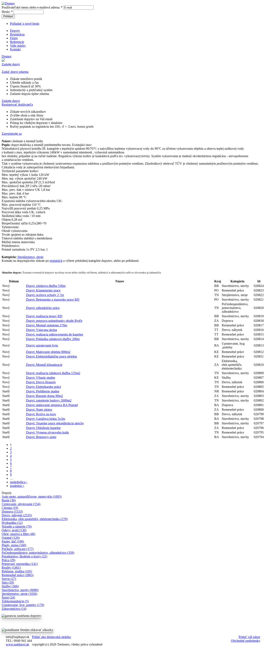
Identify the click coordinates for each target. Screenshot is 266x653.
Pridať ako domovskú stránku (51, 637)
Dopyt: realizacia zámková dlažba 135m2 (53, 373)
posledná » (17, 486)
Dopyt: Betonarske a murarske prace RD (52, 299)
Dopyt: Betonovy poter (41, 437)
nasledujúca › (18, 482)
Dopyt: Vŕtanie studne (40, 377)
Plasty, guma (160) (14, 545)
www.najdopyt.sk (17, 644)
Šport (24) (8, 597)
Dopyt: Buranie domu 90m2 (44, 396)
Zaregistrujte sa (12, 133)
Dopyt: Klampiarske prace (43, 290)
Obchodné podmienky (245, 640)
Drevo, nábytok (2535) (17, 515)
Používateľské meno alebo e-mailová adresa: (32, 7)
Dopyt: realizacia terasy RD (44, 316)
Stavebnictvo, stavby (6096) (20, 590)
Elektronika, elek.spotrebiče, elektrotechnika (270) (35, 519)
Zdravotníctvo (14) (14, 608)
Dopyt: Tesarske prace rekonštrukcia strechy (55, 423)
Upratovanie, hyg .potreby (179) (23, 605)
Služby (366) (10, 586)
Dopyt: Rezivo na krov (41, 414)
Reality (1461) (11, 567)
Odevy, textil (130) (14, 530)
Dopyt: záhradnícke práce (43, 308)
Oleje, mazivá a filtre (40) (18, 534)
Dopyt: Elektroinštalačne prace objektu (51, 356)
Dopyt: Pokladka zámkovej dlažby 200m (53, 339)
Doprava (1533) (12, 511)
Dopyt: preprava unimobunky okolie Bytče (54, 320)
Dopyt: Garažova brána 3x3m (45, 418)
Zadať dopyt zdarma (15, 72)
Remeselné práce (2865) (17, 575)
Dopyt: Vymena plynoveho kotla (47, 432)
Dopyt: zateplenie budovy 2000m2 (48, 400)
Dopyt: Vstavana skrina (41, 330)
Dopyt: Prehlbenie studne (42, 391)
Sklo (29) (8, 582)
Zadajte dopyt (11, 64)
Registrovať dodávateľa (17, 104)
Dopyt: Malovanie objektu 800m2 (48, 352)
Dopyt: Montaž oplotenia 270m (46, 325)
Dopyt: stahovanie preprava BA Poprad (52, 405)
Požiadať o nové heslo (24, 23)
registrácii (56, 260)
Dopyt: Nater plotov (39, 409)
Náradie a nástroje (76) (17, 526)
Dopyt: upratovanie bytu (42, 345)
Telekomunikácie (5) (15, 601)
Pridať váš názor (249, 637)
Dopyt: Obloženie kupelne (43, 428)
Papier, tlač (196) (13, 541)
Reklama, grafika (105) (17, 571)
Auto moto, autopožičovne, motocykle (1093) (32, 496)
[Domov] (8, 3)
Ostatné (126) (11, 537)
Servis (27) (9, 579)
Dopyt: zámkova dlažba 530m (45, 286)
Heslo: (7, 11)
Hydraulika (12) (12, 522)
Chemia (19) (10, 508)
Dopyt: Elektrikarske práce (43, 386)
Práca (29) (8, 560)
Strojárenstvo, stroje (30, 257)
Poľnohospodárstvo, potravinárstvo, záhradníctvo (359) (38, 552)
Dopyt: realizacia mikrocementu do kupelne (54, 334)
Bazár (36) (9, 500)
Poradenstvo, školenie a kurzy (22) (24, 556)
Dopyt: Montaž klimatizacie (44, 364)
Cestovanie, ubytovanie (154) (21, 504)
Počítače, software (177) (17, 549)
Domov (7, 56)
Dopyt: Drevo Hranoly (41, 382)
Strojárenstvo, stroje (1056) (19, 593)
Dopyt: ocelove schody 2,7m (45, 295)
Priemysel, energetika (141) (20, 564)
